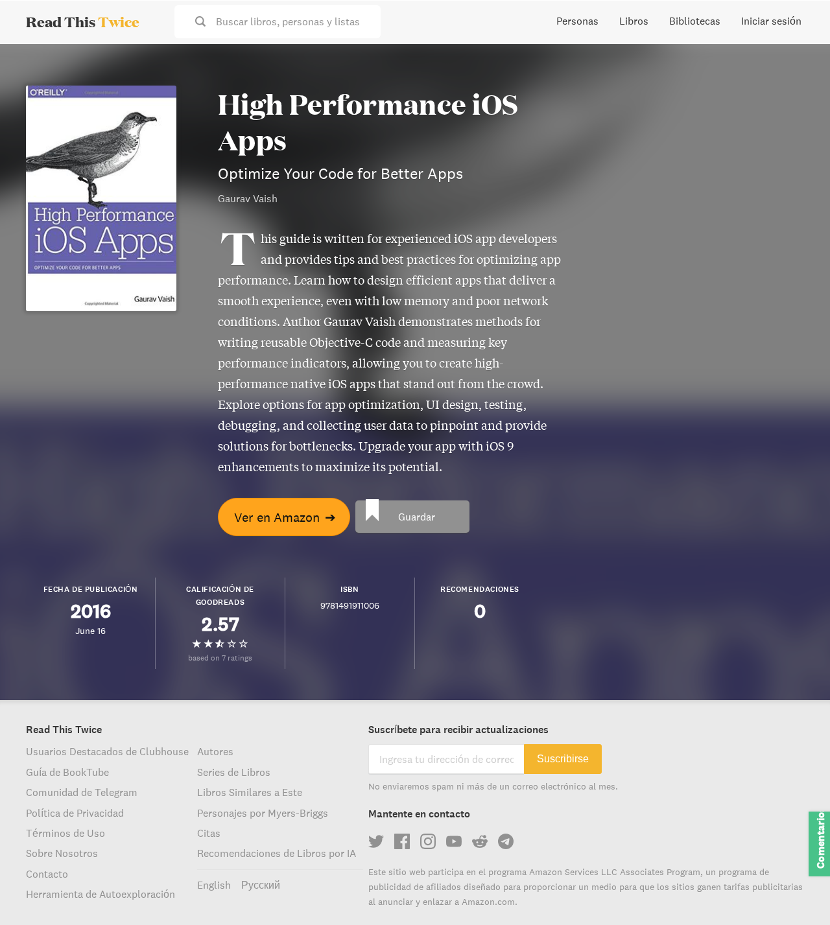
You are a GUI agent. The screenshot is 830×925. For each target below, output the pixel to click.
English (214, 884)
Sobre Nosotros (62, 853)
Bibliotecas (694, 20)
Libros (633, 20)
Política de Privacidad (75, 812)
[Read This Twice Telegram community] (506, 841)
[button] (796, 891)
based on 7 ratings (220, 657)
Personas (577, 20)
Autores (215, 751)
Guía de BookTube (67, 772)
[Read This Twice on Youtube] (454, 841)
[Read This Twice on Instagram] (428, 841)
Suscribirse (563, 758)
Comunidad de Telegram (81, 792)
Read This (82, 21)
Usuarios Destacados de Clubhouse (107, 751)
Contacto (47, 873)
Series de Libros (233, 772)
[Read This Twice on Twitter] (376, 841)
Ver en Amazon (285, 517)
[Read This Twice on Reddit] (480, 841)
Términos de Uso (65, 832)
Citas (208, 832)
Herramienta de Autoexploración (100, 893)
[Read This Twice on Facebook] (402, 841)
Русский (260, 884)
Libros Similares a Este (249, 792)
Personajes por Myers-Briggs (262, 812)
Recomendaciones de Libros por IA (276, 853)
